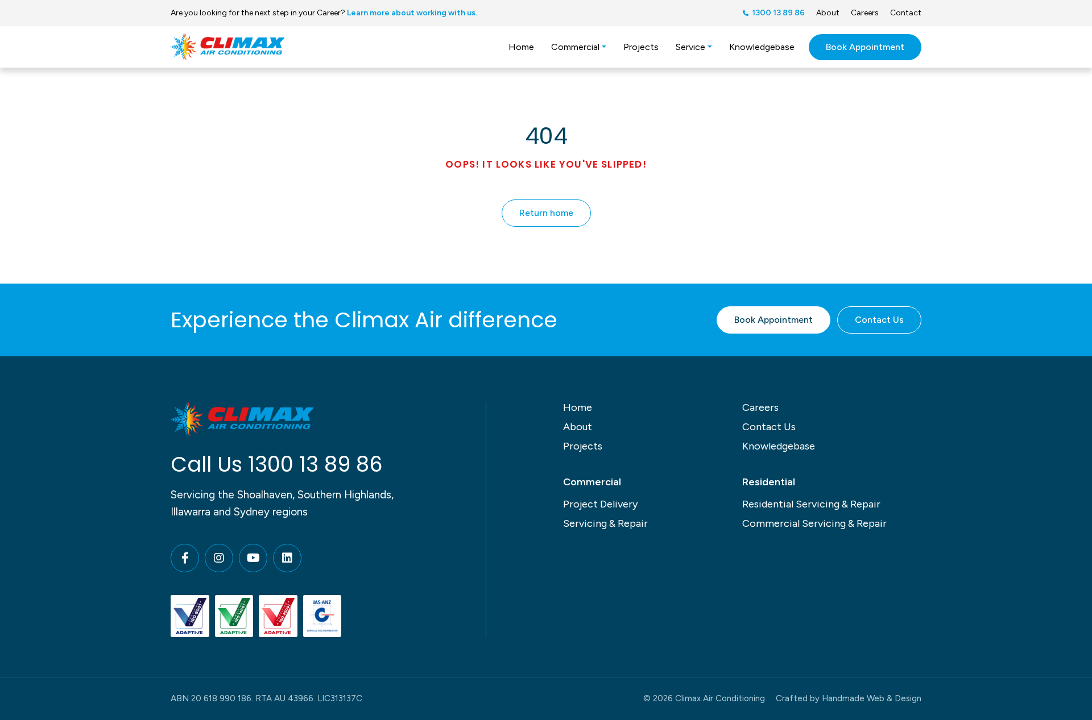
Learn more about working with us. (412, 13)
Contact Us (879, 319)
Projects (641, 46)
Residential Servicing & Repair (811, 504)
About (827, 13)
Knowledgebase (762, 46)
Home (521, 46)
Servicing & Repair (605, 523)
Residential (768, 482)
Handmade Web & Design (871, 698)
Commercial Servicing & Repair (814, 523)
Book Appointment (865, 46)
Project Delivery (600, 504)
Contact (905, 13)
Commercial (575, 46)
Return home (546, 212)
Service (690, 46)
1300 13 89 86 (315, 464)
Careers (865, 13)
